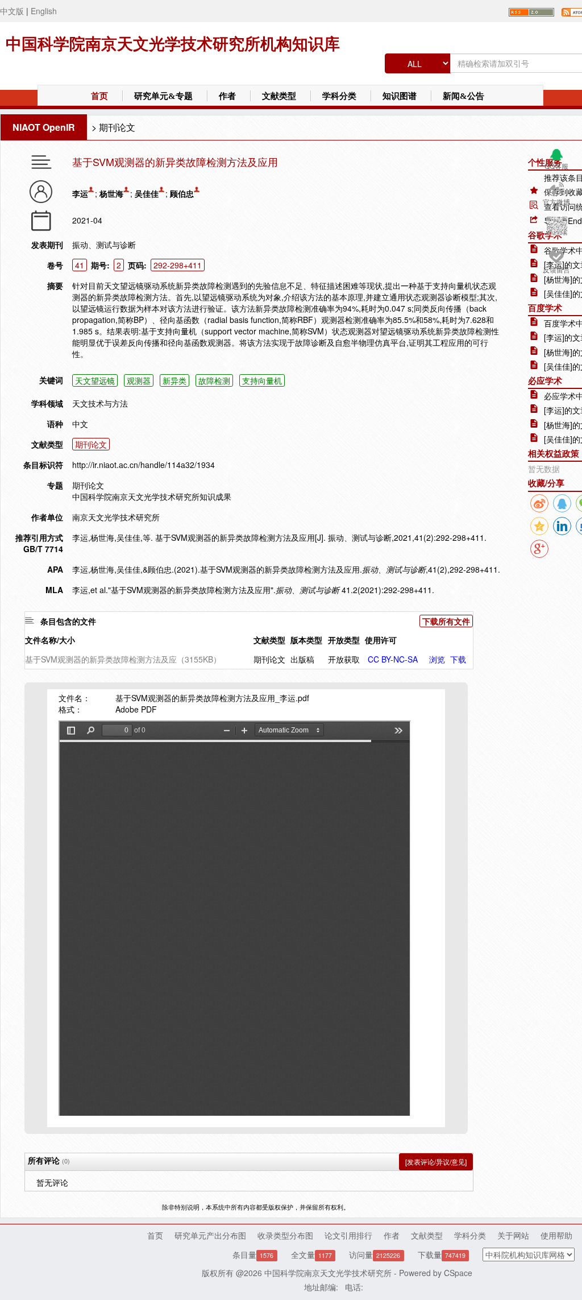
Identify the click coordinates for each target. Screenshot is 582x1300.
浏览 (437, 659)
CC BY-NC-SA (393, 659)
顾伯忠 (182, 193)
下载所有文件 (446, 621)
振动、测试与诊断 (104, 244)
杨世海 (111, 193)
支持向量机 (262, 380)
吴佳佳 (147, 193)
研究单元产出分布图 (210, 1235)
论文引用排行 (348, 1235)
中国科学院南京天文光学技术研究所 (328, 1272)
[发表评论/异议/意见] (436, 1161)
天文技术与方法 (100, 403)
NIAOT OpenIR (44, 127)
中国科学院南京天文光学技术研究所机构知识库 (173, 44)
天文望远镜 (95, 380)
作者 (227, 96)
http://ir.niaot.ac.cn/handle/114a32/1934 (143, 464)
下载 (458, 659)
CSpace (458, 1272)
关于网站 (513, 1235)
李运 (80, 193)
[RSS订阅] (531, 10)
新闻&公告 (463, 96)
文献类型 (279, 96)
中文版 (12, 10)
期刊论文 (117, 127)
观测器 (139, 380)
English (44, 10)
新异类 (174, 380)
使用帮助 (556, 1235)
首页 (99, 96)
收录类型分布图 (285, 1235)
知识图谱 (400, 96)
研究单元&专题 (163, 96)
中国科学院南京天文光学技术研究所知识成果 (151, 496)
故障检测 (214, 380)
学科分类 (339, 96)
